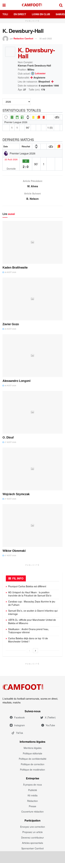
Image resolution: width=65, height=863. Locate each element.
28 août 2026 (10, 272)
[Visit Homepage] (32, 5)
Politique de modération (32, 769)
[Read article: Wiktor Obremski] (32, 525)
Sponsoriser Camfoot (32, 848)
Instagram (19, 725)
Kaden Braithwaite (15, 267)
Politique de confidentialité (32, 758)
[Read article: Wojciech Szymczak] (32, 468)
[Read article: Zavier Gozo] (32, 299)
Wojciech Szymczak (16, 494)
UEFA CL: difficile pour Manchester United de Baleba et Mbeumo (32, 621)
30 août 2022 (45, 38)
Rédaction (32, 801)
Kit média (33, 795)
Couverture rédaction (32, 811)
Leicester (40, 73)
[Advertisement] (32, 857)
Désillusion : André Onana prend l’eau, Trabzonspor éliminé (28, 630)
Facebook (19, 717)
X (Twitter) (50, 717)
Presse (32, 806)
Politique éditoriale (32, 753)
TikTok (19, 733)
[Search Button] (60, 5)
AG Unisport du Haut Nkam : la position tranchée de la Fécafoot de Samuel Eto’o (29, 594)
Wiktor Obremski (14, 550)
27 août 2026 (10, 442)
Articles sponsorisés (32, 843)
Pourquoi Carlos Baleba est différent (27, 586)
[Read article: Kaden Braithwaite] (32, 242)
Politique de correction (32, 764)
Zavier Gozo (10, 324)
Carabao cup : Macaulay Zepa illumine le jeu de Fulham (31, 603)
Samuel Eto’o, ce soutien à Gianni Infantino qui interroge (33, 612)
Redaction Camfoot (23, 38)
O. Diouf (8, 437)
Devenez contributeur (32, 837)
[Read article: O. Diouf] (32, 412)
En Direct (20, 14)
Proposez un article (32, 832)
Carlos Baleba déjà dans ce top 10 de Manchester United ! (28, 640)
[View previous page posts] (29, 650)
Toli (5, 14)
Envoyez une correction (32, 826)
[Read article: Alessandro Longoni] (32, 355)
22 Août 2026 (11, 159)
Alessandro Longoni (16, 381)
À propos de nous (32, 784)
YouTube (50, 725)
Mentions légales (33, 748)
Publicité (32, 790)
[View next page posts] (35, 650)
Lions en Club (41, 14)
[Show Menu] (4, 5)
